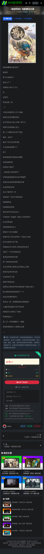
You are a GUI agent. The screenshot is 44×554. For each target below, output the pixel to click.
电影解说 (25, 12)
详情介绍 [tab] (8, 19)
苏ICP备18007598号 (17, 547)
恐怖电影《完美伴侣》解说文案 (22, 502)
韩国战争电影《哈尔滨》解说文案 (22, 509)
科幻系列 (12, 471)
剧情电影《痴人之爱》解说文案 (22, 523)
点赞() (38, 426)
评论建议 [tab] (29, 19)
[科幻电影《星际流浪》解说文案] (11, 462)
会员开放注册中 (27, 547)
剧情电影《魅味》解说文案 (20, 516)
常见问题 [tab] (18, 19)
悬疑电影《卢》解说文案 (31, 493)
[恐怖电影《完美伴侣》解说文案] (7, 504)
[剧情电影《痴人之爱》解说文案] (7, 525)
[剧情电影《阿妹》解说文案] (32, 462)
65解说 (9, 426)
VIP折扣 (23, 367)
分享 (24, 426)
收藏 (30, 426)
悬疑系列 (27, 491)
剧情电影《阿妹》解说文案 (32, 473)
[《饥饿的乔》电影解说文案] (11, 483)
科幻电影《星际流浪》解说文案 (10, 474)
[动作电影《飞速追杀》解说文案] (7, 532)
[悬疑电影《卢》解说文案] (32, 483)
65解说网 (23, 541)
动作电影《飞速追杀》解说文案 (22, 531)
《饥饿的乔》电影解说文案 (10, 493)
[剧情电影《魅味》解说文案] (7, 518)
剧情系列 (27, 471)
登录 (36, 3)
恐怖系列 (20, 12)
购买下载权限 (23, 382)
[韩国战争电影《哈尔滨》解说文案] (7, 511)
